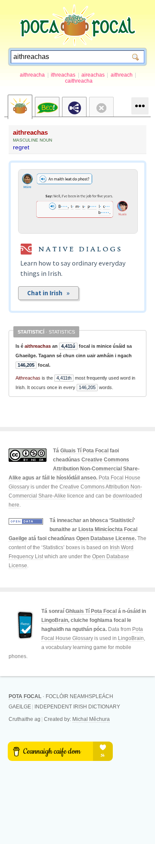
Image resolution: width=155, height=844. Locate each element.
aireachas (93, 75)
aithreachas (30, 132)
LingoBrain (54, 620)
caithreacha (79, 81)
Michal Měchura (91, 719)
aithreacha (32, 75)
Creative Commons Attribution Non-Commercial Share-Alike (74, 469)
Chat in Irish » (48, 293)
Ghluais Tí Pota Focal (91, 611)
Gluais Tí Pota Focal (84, 451)
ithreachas (63, 75)
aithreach (122, 75)
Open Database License (105, 538)
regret (21, 147)
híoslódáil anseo (76, 478)
